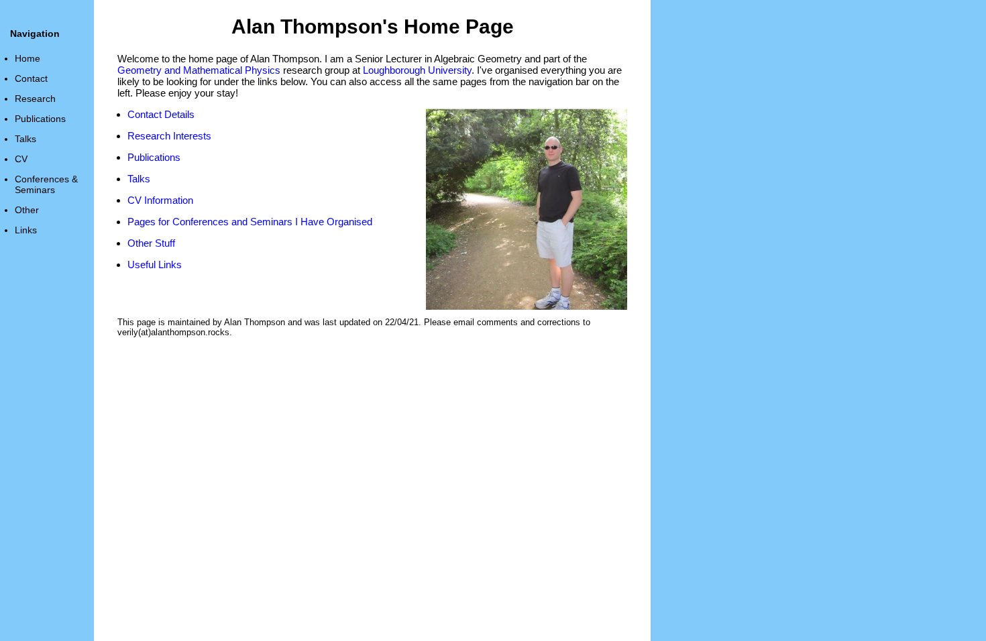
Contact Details (161, 114)
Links (26, 230)
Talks (25, 138)
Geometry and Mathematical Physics (198, 70)
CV (21, 159)
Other (27, 210)
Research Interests (169, 135)
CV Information (160, 200)
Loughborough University (417, 70)
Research (35, 98)
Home (27, 58)
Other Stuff (151, 243)
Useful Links (154, 264)
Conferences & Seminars (46, 184)
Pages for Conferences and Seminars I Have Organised (249, 221)
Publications (40, 118)
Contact (31, 78)
